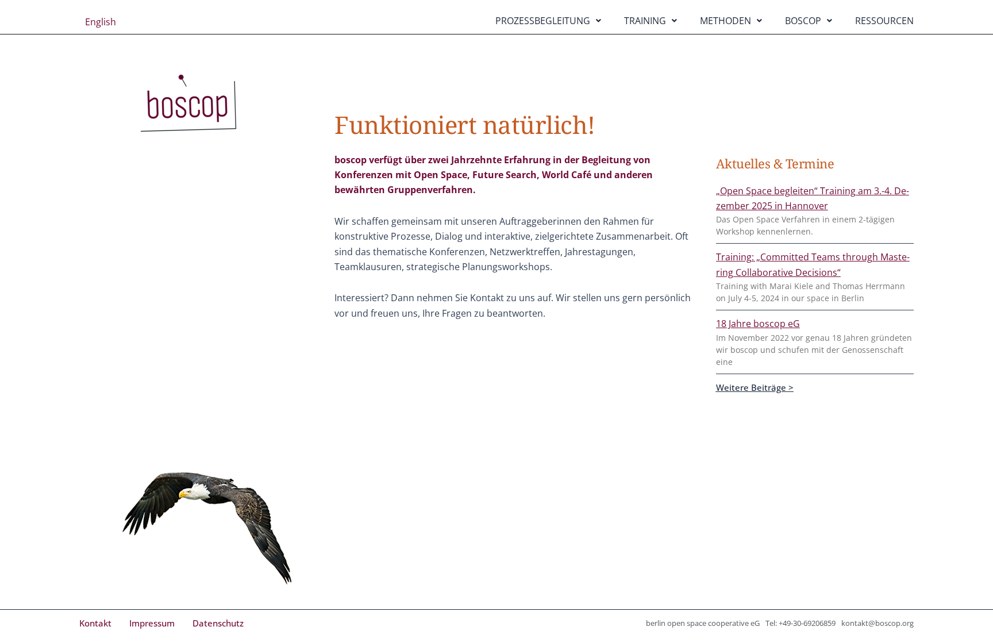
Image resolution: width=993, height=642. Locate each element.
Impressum (152, 623)
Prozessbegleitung (542, 20)
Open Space (440, 174)
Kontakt (95, 623)
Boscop (803, 20)
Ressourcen (884, 20)
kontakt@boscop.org (877, 623)
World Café (566, 174)
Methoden (725, 20)
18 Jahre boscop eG (758, 323)
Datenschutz (218, 623)
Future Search (504, 174)
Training (645, 20)
